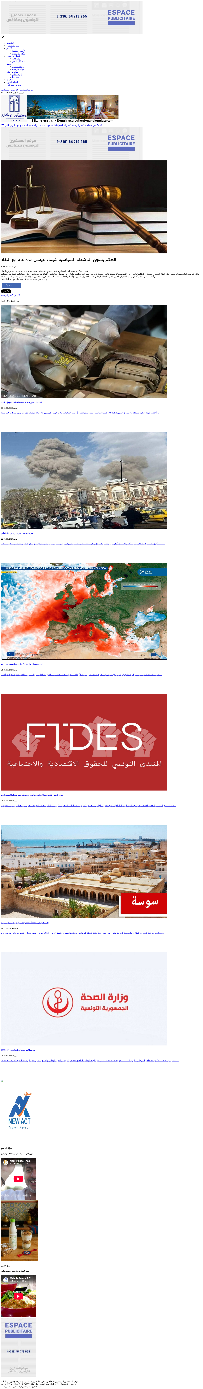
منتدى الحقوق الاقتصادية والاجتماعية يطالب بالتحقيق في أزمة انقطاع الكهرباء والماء (32, 795)
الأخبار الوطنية (18, 53)
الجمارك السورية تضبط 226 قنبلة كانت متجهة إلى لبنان (21, 402)
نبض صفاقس (13, 45)
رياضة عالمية (18, 66)
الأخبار (9, 48)
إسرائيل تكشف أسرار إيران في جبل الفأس (17, 533)
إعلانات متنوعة (52, 125)
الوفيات (10, 80)
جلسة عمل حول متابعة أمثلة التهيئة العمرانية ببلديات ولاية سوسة (25, 923)
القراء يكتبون (12, 82)
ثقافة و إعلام (12, 72)
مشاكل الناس (18, 61)
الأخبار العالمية (18, 51)
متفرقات (16, 59)
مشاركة (8, 285)
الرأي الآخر (17, 74)
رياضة (9, 64)
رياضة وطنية (18, 69)
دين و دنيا (16, 77)
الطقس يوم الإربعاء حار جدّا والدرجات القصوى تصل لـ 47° (22, 664)
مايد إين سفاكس (14, 85)
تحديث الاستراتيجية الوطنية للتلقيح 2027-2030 (18, 1050)
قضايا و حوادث (13, 56)
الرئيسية (10, 43)
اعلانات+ (41, 125)
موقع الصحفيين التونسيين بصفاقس (17, 90)
